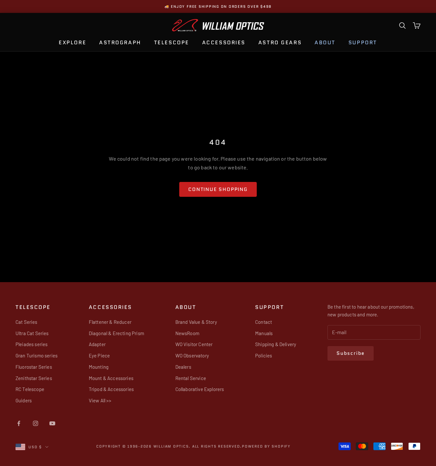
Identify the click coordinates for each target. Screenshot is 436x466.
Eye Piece (99, 355)
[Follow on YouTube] (52, 423)
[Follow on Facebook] (19, 423)
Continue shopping (218, 189)
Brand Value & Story (196, 322)
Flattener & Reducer (110, 322)
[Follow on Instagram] (35, 423)
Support (362, 42)
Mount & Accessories (111, 378)
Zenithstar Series (34, 378)
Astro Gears (280, 42)
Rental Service (190, 378)
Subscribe (351, 353)
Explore (72, 42)
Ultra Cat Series (32, 333)
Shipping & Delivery (275, 344)
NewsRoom (187, 333)
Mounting (99, 367)
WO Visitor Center (194, 344)
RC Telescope (30, 389)
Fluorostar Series (34, 367)
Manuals (264, 333)
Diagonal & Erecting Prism (116, 333)
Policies (263, 355)
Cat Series (26, 322)
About (325, 42)
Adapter (97, 344)
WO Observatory (192, 355)
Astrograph (120, 42)
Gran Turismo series (36, 355)
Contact (263, 322)
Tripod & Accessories (111, 389)
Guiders (24, 400)
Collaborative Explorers (199, 389)
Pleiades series (31, 344)
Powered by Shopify (266, 446)
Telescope (171, 42)
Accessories (223, 42)
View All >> (100, 400)
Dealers (183, 367)
